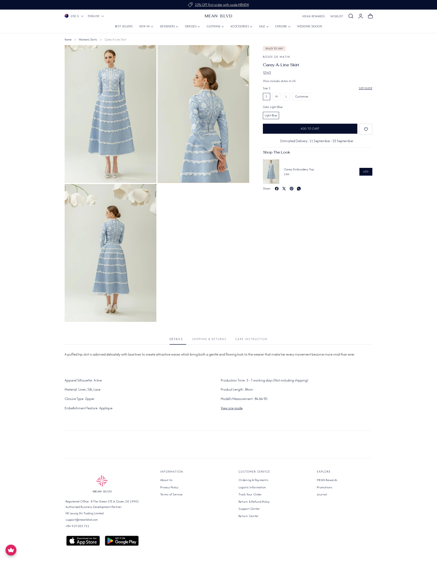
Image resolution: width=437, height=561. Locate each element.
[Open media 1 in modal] (148, 54)
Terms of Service (171, 494)
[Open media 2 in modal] (241, 54)
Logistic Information (252, 487)
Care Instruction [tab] (251, 339)
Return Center (249, 515)
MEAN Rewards (313, 16)
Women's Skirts (88, 39)
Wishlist (336, 16)
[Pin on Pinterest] (291, 188)
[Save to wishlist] (366, 129)
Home (68, 39)
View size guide (232, 408)
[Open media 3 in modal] (148, 192)
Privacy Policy (169, 487)
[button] (350, 16)
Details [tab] (176, 339)
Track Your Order (250, 494)
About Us (166, 480)
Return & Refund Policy (254, 501)
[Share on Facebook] (276, 188)
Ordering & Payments (253, 480)
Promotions (325, 487)
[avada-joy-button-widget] (10, 550)
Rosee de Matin (276, 57)
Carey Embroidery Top (299, 169)
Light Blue (271, 115)
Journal (322, 494)
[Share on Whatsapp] (299, 188)
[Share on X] (284, 188)
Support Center (249, 508)
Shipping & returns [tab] (209, 339)
